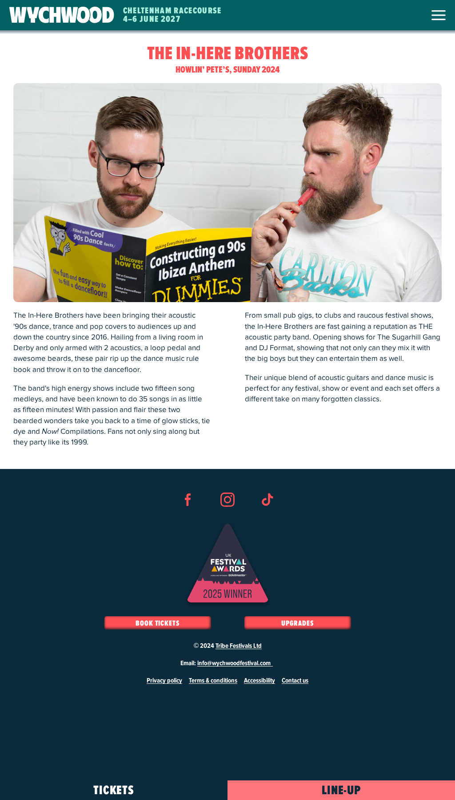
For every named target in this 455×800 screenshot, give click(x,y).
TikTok (267, 515)
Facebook (188, 515)
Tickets (114, 790)
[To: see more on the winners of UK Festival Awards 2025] (227, 563)
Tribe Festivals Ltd (239, 646)
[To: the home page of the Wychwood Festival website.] (61, 15)
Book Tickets (158, 623)
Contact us (295, 681)
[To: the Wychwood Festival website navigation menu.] (438, 15)
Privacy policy (164, 681)
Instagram (227, 515)
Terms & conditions (213, 681)
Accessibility (259, 681)
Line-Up (341, 790)
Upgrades (297, 623)
